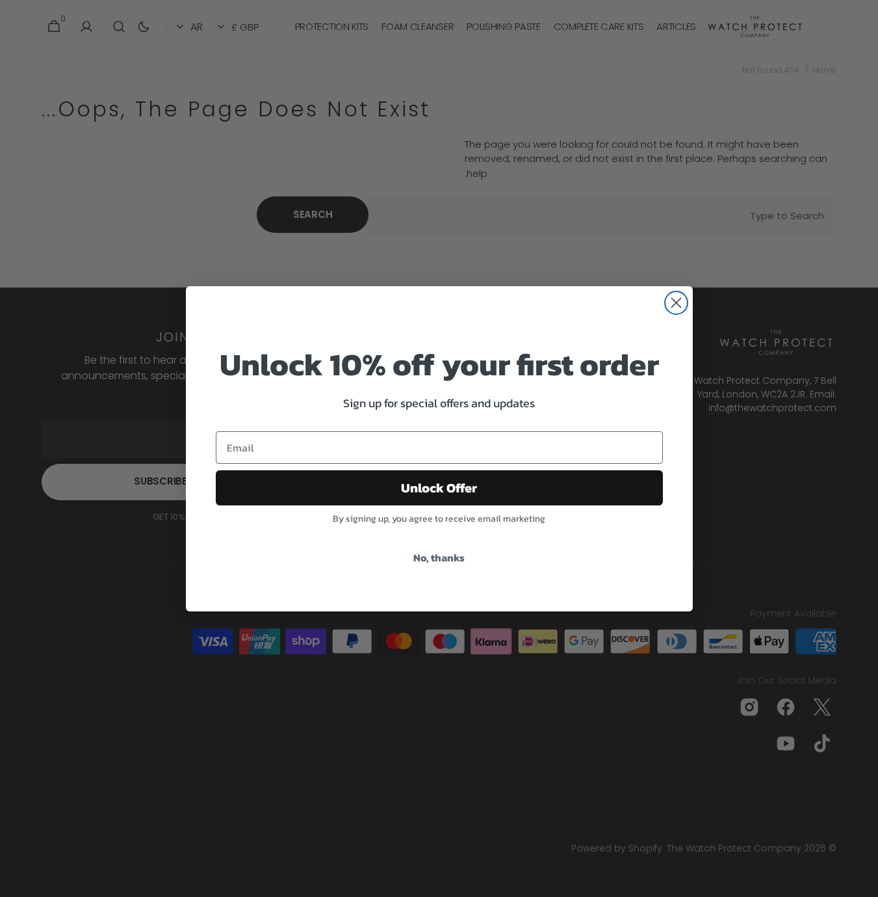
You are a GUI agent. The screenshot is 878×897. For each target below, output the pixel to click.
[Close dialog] (676, 302)
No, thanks (439, 557)
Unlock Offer (439, 488)
